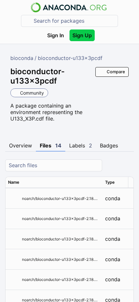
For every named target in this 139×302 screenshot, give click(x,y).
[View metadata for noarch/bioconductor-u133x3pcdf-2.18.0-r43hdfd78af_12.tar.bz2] (13, 239)
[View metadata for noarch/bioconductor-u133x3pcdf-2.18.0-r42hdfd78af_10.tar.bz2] (13, 279)
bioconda (21, 58)
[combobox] (74, 21)
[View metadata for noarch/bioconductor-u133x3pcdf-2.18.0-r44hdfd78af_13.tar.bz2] (13, 218)
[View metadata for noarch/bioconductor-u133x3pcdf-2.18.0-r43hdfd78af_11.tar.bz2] (13, 259)
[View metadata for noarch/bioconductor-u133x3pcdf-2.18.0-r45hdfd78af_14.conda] (13, 198)
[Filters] (128, 165)
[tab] (20, 146)
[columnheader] (53, 182)
